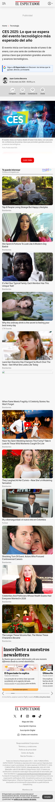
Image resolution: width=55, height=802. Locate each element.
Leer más (27, 160)
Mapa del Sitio (27, 722)
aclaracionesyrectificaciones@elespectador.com (34, 774)
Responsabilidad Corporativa (27, 743)
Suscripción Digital (27, 730)
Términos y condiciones (28, 746)
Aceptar (47, 797)
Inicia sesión (9, 683)
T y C (25, 697)
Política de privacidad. (42, 697)
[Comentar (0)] (32, 90)
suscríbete (20, 683)
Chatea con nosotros (29, 735)
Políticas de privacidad (27, 750)
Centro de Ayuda (27, 753)
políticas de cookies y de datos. (25, 799)
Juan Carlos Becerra (18, 78)
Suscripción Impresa (27, 726)
